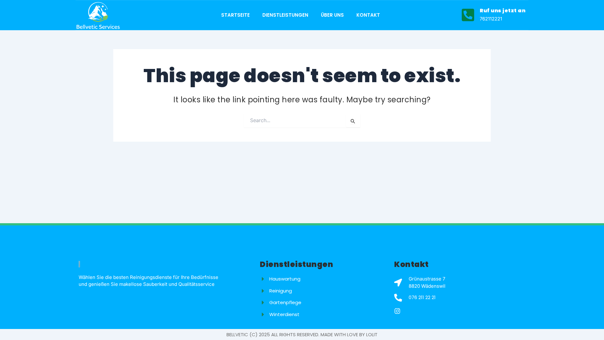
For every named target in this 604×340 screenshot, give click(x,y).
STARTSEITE (235, 15)
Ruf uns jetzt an (502, 10)
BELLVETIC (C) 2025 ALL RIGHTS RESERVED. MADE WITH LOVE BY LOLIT (302, 334)
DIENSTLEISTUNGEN (285, 15)
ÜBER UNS (332, 15)
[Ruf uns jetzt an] (468, 15)
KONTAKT (368, 15)
